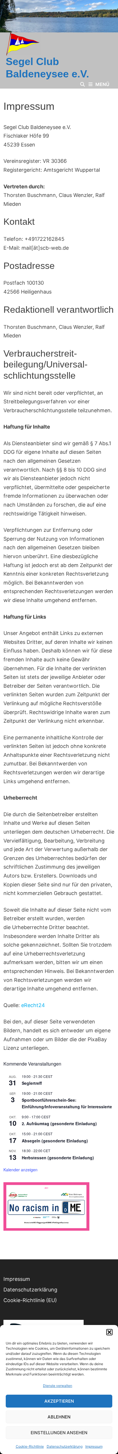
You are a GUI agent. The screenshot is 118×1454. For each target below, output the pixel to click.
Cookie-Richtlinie (30, 1446)
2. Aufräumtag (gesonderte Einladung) (59, 1123)
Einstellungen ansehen (59, 1432)
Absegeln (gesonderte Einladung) (55, 1141)
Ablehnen (59, 1417)
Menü (102, 84)
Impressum (94, 1446)
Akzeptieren (59, 1401)
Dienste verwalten (57, 1385)
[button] (109, 1332)
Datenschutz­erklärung (64, 1446)
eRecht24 (33, 1005)
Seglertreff (32, 1083)
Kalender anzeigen (20, 1169)
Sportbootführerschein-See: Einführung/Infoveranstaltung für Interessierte (67, 1103)
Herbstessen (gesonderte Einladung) (58, 1157)
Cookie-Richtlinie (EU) (30, 1300)
